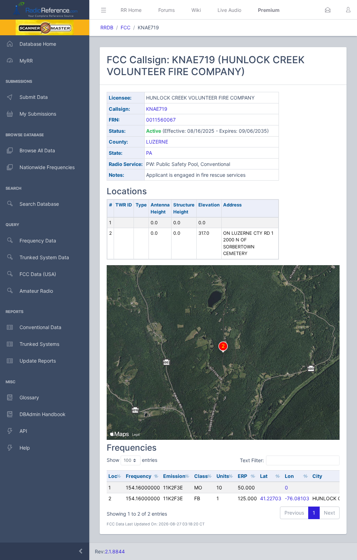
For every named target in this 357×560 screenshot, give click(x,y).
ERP (242, 476)
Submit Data (34, 97)
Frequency (138, 476)
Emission (174, 476)
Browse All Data (37, 150)
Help (25, 448)
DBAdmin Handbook (43, 414)
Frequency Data (38, 240)
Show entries (132, 460)
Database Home (38, 44)
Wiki (196, 10)
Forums (166, 10)
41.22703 (270, 498)
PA (149, 153)
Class (201, 476)
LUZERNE (157, 142)
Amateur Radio (36, 291)
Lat (263, 476)
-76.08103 (297, 498)
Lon (289, 476)
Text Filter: (252, 460)
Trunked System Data (44, 257)
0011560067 (161, 120)
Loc (112, 476)
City (317, 476)
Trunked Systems (39, 344)
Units (223, 476)
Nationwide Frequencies (47, 167)
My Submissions (38, 114)
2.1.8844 (115, 551)
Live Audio (229, 10)
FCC (125, 27)
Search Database (39, 204)
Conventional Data (40, 327)
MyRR (26, 61)
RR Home (131, 10)
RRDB (106, 27)
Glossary (29, 397)
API (23, 431)
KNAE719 (156, 109)
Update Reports (38, 361)
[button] (327, 10)
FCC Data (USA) (38, 274)
